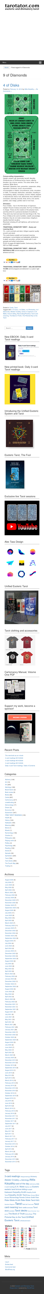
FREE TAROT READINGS (13, 815)
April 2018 (8, 1106)
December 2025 (10, 900)
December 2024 (10, 930)
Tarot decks (9, 861)
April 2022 (8, 997)
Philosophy (8, 838)
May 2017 (8, 1131)
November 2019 (10, 1063)
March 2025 (9, 923)
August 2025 (9, 910)
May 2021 (8, 1019)
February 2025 (10, 925)
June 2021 (8, 1017)
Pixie (37, 1197)
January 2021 (9, 1030)
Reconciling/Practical (23, 314)
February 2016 (10, 1154)
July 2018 (8, 1101)
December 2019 (10, 1060)
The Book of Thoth (16, 316)
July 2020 (8, 1045)
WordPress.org (10, 1269)
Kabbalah (8, 823)
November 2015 (10, 1162)
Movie (7, 828)
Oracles (7, 835)
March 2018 (9, 1108)
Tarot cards (22, 1207)
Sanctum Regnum (10, 1204)
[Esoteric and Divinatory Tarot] (22, 7)
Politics (7, 843)
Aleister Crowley (15, 312)
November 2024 (10, 933)
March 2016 (9, 1151)
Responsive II (14, 1288)
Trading (7, 866)
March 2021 (9, 1024)
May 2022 (8, 994)
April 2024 (8, 948)
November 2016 (10, 1144)
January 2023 (9, 979)
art (20, 1180)
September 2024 (10, 938)
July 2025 (8, 913)
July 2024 (8, 943)
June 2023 (8, 966)
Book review (9, 792)
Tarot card (31, 1204)
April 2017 (8, 1134)
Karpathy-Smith (19, 1192)
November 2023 (10, 956)
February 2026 (10, 895)
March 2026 (9, 892)
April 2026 (8, 890)
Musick (7, 830)
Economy (8, 810)
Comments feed (10, 1267)
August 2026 (9, 880)
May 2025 (8, 918)
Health (7, 818)
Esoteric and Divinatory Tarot (24, 1286)
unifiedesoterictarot (25, 1221)
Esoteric (35, 1186)
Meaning (8, 825)
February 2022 (10, 1002)
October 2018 (9, 1093)
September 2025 (10, 908)
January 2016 (9, 1156)
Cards (11, 308)
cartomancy (32, 1184)
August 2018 (9, 1098)
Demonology (9, 805)
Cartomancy (9, 800)
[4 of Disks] (21, 104)
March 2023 (9, 974)
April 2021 (8, 1022)
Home (6, 67)
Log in (7, 1262)
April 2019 (8, 1078)
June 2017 (8, 1129)
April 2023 (8, 971)
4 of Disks (11, 85)
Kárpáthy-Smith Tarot (17, 1194)
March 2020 (9, 1055)
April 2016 (8, 1149)
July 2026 (8, 882)
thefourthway (28, 1214)
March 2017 (9, 1136)
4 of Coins (14, 310)
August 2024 (9, 941)
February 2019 (10, 1083)
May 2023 (8, 969)
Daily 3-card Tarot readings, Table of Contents (20, 766)
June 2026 (8, 885)
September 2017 (10, 1123)
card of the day (22, 1183)
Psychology (8, 845)
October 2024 (9, 936)
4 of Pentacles (30, 310)
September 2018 (10, 1096)
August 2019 (9, 1070)
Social (7, 851)
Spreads (8, 853)
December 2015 (10, 1159)
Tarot (16, 308)
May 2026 (8, 887)
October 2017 (9, 1121)
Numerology (9, 833)
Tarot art (25, 1204)
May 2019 (8, 1075)
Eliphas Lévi (28, 1187)
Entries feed (9, 1264)
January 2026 (9, 897)
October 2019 (9, 1065)
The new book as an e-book (14, 755)
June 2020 (8, 1047)
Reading (8, 848)
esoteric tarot (10, 1189)
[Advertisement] (22, 37)
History (7, 820)
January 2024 (9, 951)
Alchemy (8, 779)
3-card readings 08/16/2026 (14, 760)
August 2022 (9, 989)
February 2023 (10, 976)
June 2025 (8, 915)
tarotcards (30, 1207)
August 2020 (9, 1042)
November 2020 (10, 1035)
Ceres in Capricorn (28, 312)
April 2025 (8, 920)
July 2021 (8, 1014)
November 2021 (10, 1007)
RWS (37, 1200)
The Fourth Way (10, 863)
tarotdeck (11, 1211)
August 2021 (9, 1012)
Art (6, 782)
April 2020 (8, 1052)
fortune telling (11, 314)
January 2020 (9, 1057)
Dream (7, 807)
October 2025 (9, 905)
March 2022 (9, 999)
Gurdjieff (29, 1189)
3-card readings (12, 1176)
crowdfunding (9, 802)
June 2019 (8, 1073)
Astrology (8, 787)
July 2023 (8, 964)
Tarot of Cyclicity (32, 1211)
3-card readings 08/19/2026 (14, 758)
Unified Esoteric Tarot (19, 1218)
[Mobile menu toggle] (40, 62)
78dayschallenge (25, 1176)
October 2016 (9, 1146)
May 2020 (8, 1050)
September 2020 (10, 1040)
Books (7, 795)
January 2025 (9, 928)
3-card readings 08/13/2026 (14, 763)
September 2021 (10, 1009)
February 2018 (10, 1111)
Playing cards (9, 840)
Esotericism (9, 812)
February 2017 (10, 1139)
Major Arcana (31, 1195)
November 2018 (10, 1090)
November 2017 (10, 1118)
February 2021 (10, 1027)
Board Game (9, 790)
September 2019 (10, 1068)
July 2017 (8, 1126)
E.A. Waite (19, 1186)
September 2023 (10, 958)
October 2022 (9, 984)
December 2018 (10, 1088)
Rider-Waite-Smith (12, 1200)
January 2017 (9, 1141)
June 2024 (8, 946)
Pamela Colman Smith (27, 1197)
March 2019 (9, 1080)
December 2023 (10, 953)
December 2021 (10, 1004)
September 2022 (10, 986)
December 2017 (10, 1116)
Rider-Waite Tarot (28, 1200)
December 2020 (10, 1032)
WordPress (30, 1288)
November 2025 (10, 903)
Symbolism (8, 856)
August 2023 (9, 961)
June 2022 (8, 991)
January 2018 (9, 1113)
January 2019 (9, 1085)
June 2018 (8, 1103)
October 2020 (9, 1037)
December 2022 (10, 981)
